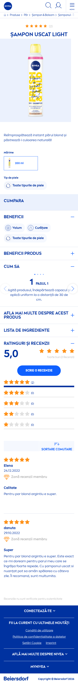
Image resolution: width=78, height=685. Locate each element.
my (37, 667)
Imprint (51, 643)
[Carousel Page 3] (40, 274)
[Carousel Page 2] (37, 274)
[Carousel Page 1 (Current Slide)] (34, 274)
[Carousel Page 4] (43, 274)
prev (5, 289)
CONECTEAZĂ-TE (38, 611)
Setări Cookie (31, 643)
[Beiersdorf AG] (16, 679)
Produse (15, 15)
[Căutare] (48, 6)
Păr (26, 15)
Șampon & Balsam (43, 15)
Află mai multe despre (38, 654)
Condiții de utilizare (39, 630)
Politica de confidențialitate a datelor (39, 636)
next (73, 289)
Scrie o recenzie (39, 370)
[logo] (8, 6)
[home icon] (5, 15)
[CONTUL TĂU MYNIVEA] (58, 6)
